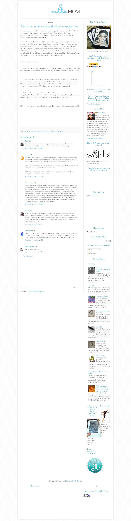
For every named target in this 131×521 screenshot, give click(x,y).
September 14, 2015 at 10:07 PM (34, 177)
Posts (90, 250)
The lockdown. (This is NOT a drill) (98, 373)
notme (27, 155)
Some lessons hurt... (102, 297)
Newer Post (24, 288)
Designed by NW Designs (74, 481)
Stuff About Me (101, 341)
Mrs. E (27, 211)
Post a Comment (28, 256)
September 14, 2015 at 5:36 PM (34, 149)
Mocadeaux (28, 231)
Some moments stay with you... (102, 312)
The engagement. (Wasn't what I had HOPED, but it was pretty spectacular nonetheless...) (102, 389)
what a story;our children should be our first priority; (46, 131)
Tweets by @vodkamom (94, 104)
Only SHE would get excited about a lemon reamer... (103, 269)
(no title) (91, 264)
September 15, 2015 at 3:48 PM (34, 204)
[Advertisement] (51, 272)
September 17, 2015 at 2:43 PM (34, 240)
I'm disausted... (101, 356)
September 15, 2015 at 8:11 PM (33, 224)
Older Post (76, 288)
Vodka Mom (101, 113)
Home (51, 288)
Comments (92, 253)
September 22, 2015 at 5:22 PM (34, 252)
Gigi (26, 141)
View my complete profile (95, 138)
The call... (91, 286)
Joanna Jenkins (29, 247)
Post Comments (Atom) (36, 291)
